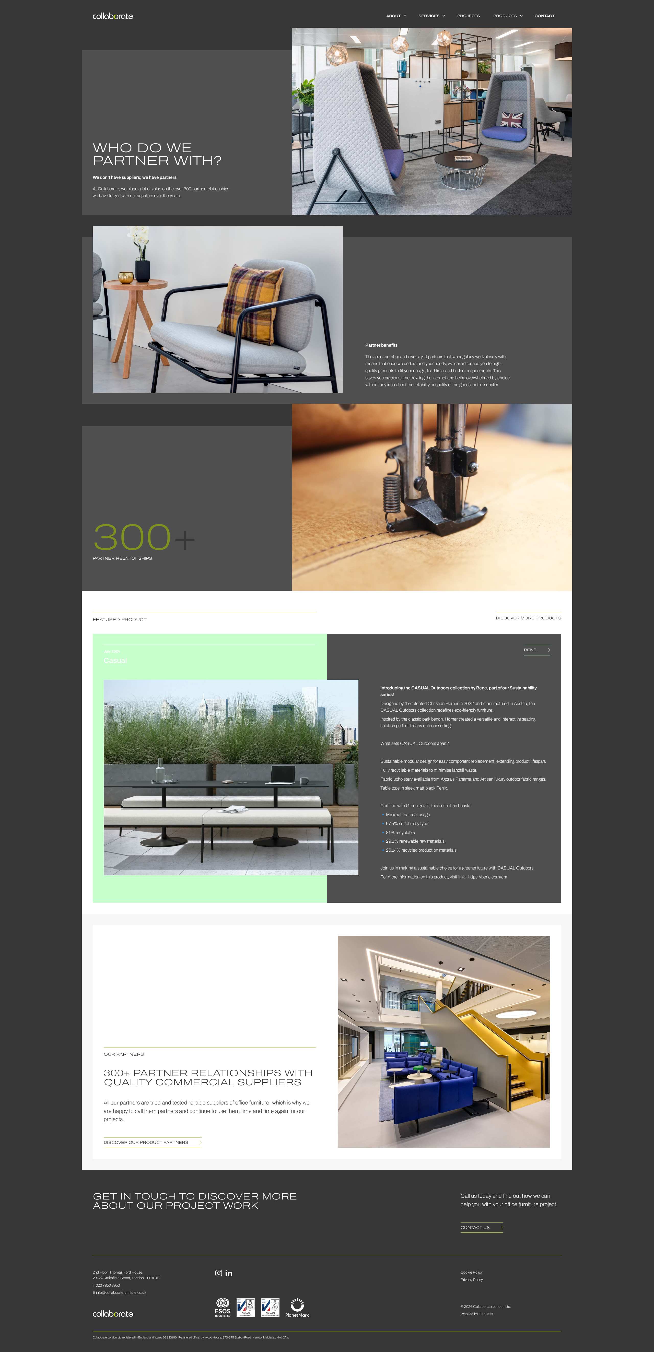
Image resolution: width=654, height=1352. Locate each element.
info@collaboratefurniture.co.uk (121, 1292)
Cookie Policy (472, 1272)
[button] (396, 15)
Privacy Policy (472, 1280)
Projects (468, 16)
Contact (545, 16)
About (393, 16)
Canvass (486, 1314)
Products (505, 16)
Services (429, 16)
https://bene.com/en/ (487, 877)
